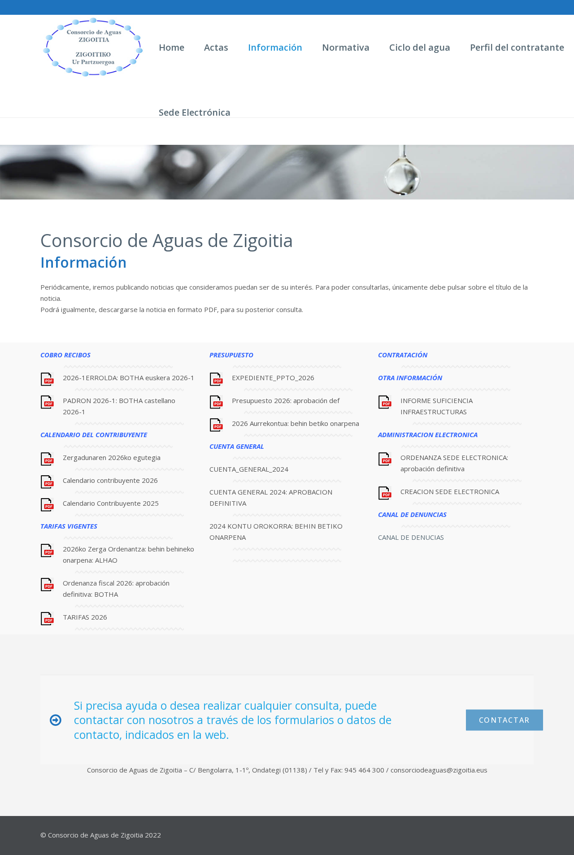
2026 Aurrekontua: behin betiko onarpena (295, 423)
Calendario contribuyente (101, 480)
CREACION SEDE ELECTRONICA (449, 491)
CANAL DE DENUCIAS (411, 537)
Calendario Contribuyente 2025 (111, 503)
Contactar (504, 720)
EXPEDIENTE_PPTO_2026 (273, 377)
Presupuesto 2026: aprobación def (285, 400)
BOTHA (106, 594)
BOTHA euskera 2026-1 (157, 377)
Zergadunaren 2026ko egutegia (112, 457)
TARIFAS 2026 (85, 616)
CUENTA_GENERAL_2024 (248, 468)
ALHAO (107, 560)
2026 (149, 480)
